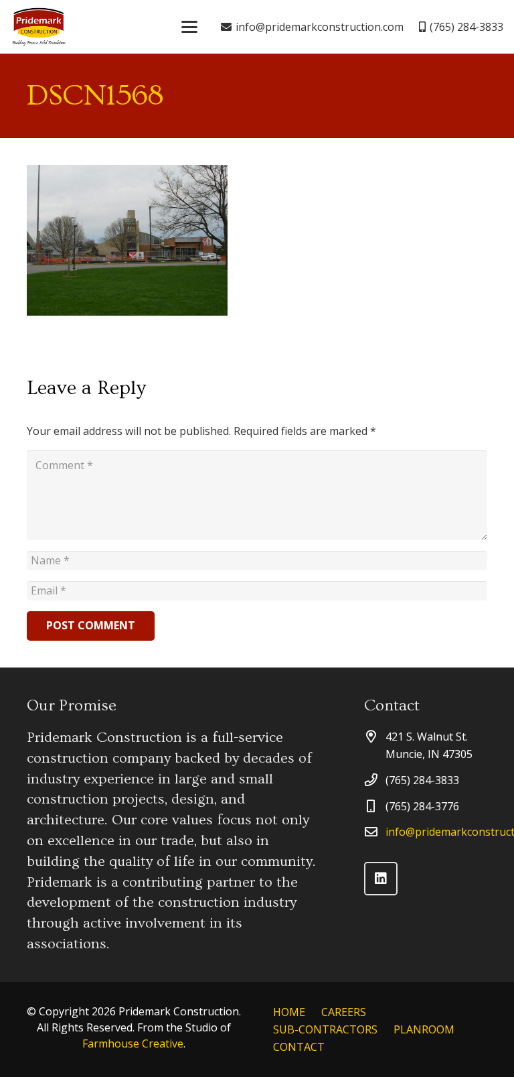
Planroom (424, 1029)
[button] (189, 27)
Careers (343, 1012)
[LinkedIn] (381, 878)
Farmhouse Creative (132, 1043)
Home (289, 1012)
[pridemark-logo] (38, 27)
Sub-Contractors (325, 1029)
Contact (307, 1046)
